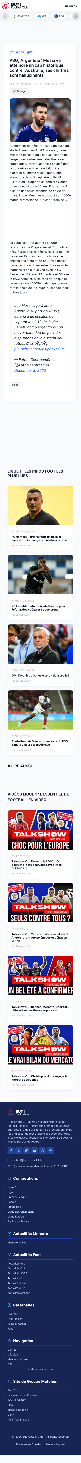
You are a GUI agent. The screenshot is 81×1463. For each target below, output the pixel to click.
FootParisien (15, 1318)
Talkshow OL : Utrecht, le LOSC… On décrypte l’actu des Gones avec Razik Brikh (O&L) (37, 865)
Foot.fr (11, 1328)
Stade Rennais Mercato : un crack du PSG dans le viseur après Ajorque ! (39, 742)
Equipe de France (18, 1221)
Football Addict (17, 1323)
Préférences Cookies (40, 1369)
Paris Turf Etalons (18, 1419)
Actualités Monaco (19, 1292)
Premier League (17, 1197)
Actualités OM (16, 1268)
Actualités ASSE (17, 1273)
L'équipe (13, 1354)
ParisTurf (13, 1390)
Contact (12, 1349)
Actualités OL (16, 1278)
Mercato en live (17, 1242)
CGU (10, 1364)
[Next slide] (75, 16)
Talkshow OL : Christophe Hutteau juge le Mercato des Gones (39, 1077)
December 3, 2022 (30, 370)
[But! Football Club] (15, 5)
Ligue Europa (16, 1216)
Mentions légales (18, 1359)
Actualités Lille (16, 1288)
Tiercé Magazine (18, 1409)
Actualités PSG (17, 1263)
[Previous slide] (5, 16)
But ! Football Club (28, 84)
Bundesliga (14, 1206)
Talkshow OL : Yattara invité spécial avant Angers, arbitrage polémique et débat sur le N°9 (39, 937)
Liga (10, 1192)
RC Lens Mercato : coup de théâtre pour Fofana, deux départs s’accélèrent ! (38, 607)
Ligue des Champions (21, 1211)
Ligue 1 (16, 384)
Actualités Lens (17, 1283)
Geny (11, 1414)
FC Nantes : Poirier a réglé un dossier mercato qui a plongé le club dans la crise (39, 538)
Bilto (10, 1404)
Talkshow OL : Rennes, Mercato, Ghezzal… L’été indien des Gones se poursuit (40, 1008)
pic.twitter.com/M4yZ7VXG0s (39, 349)
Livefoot (13, 1313)
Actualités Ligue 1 (22, 52)
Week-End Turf (17, 1400)
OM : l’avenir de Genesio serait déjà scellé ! (40, 675)
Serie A (12, 1201)
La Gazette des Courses (22, 1395)
